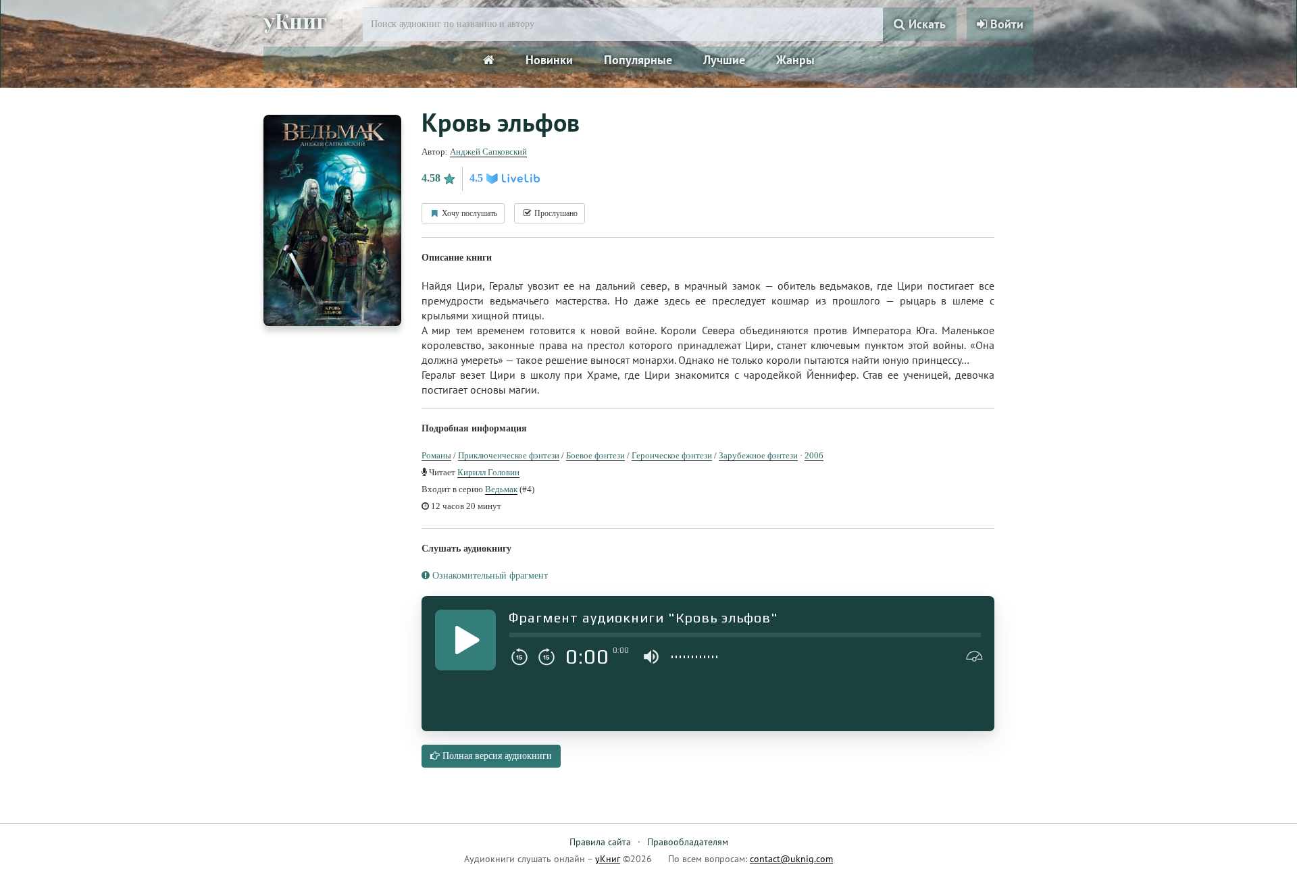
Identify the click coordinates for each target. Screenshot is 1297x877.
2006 (814, 455)
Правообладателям (687, 842)
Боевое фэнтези (595, 455)
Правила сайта (600, 842)
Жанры (795, 60)
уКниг (295, 22)
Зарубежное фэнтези (758, 455)
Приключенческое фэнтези (508, 455)
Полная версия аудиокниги (496, 756)
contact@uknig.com (791, 859)
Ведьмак (501, 489)
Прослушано (555, 213)
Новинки (549, 60)
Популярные (638, 60)
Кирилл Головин (488, 472)
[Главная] (488, 60)
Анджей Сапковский (488, 152)
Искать (925, 24)
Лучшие (724, 60)
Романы (436, 455)
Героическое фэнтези (672, 455)
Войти (1005, 24)
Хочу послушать (468, 213)
